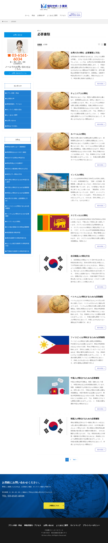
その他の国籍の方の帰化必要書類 (18, 227)
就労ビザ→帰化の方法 (14, 174)
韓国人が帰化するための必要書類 (85, 418)
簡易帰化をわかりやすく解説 (16, 152)
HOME (6, 21)
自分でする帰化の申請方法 (16, 158)
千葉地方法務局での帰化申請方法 (18, 251)
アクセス (63, 15)
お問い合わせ (11, 120)
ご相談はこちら (54, 505)
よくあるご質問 (52, 15)
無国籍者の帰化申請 (13, 232)
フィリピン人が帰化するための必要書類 (88, 337)
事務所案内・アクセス (14, 104)
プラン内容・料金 (13, 93)
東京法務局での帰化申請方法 (16, 238)
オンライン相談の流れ (14, 109)
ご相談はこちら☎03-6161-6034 (74, 14)
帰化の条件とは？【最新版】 (16, 147)
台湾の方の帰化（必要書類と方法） (86, 52)
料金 (33, 15)
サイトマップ (75, 525)
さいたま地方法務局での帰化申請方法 (17, 245)
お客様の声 (41, 15)
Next (74, 459)
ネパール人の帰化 (78, 134)
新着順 (39, 44)
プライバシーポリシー (91, 525)
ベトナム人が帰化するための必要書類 (87, 296)
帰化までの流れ (12, 126)
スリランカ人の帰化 (79, 215)
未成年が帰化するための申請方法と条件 (17, 181)
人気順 (45, 44)
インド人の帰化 (77, 174)
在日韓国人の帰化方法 (80, 256)
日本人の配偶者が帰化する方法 (17, 169)
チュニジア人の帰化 (79, 93)
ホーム (27, 15)
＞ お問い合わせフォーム (18, 73)
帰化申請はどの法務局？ (15, 163)
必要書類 (13, 21)
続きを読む (100, 83)
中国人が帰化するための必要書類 (85, 378)
